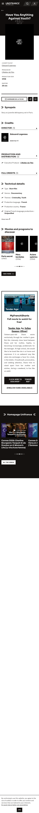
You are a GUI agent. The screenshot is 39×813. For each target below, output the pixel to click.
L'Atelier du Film (8, 72)
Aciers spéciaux (34, 255)
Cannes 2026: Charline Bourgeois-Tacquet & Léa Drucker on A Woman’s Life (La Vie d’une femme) (13, 444)
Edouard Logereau (9, 65)
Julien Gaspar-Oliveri (21, 330)
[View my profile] (34, 4)
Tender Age (14, 328)
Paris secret (7, 256)
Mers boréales (20, 255)
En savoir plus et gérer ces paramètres (14, 805)
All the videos (8, 462)
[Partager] (30, 99)
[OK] (19, 810)
